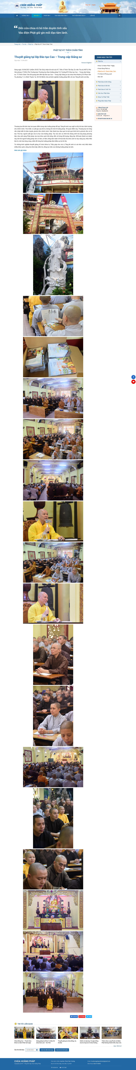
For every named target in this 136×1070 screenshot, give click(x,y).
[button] (120, 16)
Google (83, 1016)
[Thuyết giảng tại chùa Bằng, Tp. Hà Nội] (68, 1035)
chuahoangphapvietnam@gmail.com (100, 1061)
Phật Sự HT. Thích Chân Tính (43, 44)
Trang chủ (17, 44)
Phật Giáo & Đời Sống (104, 82)
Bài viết (100, 77)
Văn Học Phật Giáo (104, 93)
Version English (86, 63)
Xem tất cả (117, 1046)
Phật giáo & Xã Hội (104, 86)
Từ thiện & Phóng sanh (105, 74)
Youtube (64, 1067)
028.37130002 (97, 1063)
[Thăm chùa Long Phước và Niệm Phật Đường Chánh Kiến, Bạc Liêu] (112, 1035)
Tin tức (36, 15)
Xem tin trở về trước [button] (62, 1050)
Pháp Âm (46, 15)
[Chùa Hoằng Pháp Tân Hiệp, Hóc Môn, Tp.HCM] (68, 5)
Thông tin (25, 15)
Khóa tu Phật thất (103, 97)
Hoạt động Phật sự (104, 68)
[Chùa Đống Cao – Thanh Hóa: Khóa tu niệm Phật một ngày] (24, 1035)
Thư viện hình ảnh (61, 15)
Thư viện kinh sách (78, 15)
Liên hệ (92, 15)
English (94, 5)
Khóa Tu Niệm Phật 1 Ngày (106, 66)
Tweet (89, 1016)
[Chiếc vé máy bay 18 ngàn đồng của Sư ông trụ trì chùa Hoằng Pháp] (90, 1035)
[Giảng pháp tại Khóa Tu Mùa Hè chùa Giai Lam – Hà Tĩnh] (46, 1035)
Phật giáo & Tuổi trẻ (104, 89)
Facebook (74, 1016)
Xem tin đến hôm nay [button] (47, 1050)
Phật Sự (30, 44)
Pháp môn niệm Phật (104, 101)
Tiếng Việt (87, 5)
